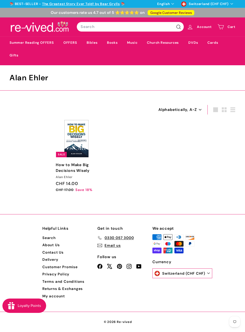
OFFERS (70, 42)
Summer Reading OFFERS (32, 42)
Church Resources (163, 42)
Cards (212, 42)
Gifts (14, 55)
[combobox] (130, 27)
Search (49, 237)
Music (132, 42)
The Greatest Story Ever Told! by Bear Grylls (81, 4)
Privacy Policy (55, 274)
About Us (51, 245)
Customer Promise (60, 267)
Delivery (50, 259)
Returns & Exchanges (62, 288)
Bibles (92, 42)
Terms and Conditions (63, 281)
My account (53, 296)
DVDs (193, 42)
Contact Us (53, 252)
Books (112, 42)
